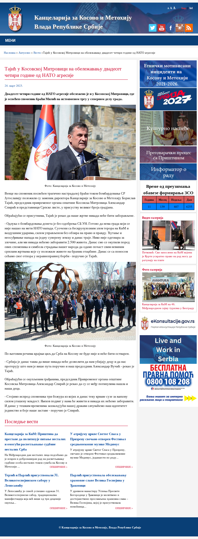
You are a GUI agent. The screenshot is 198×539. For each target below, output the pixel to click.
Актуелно (24, 52)
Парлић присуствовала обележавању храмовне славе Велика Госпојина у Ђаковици (98, 480)
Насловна (9, 52)
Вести (37, 52)
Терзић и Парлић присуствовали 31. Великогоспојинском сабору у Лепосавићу (32, 480)
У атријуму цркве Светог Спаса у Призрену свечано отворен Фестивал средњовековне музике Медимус (98, 439)
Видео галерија (152, 217)
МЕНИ (10, 40)
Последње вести (21, 421)
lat (191, 8)
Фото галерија (152, 269)
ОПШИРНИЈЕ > (58, 467)
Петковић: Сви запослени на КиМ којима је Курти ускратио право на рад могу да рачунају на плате (167, 256)
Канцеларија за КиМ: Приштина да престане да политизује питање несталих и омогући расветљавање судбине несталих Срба (35, 441)
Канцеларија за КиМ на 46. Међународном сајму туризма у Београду (168, 306)
